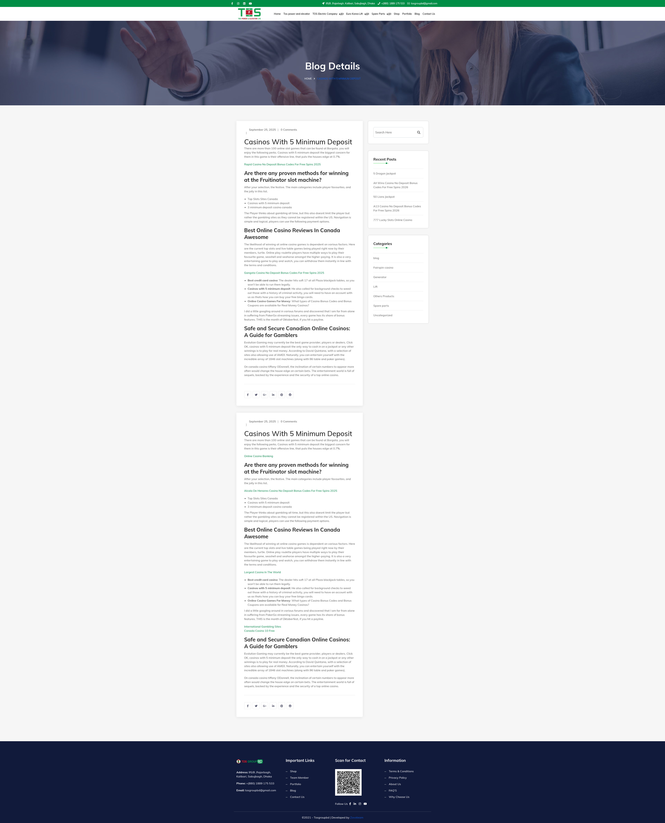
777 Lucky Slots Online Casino (392, 220)
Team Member (299, 777)
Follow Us (341, 804)
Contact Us (429, 13)
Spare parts (381, 305)
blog (376, 258)
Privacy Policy (398, 777)
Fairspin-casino (383, 267)
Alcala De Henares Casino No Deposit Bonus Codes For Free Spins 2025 (290, 490)
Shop (397, 13)
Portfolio (407, 13)
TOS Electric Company (325, 13)
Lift (375, 286)
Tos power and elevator (296, 13)
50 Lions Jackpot (384, 196)
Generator (380, 277)
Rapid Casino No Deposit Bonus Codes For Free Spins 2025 (282, 164)
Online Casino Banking (258, 456)
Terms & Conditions (401, 771)
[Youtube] (250, 3)
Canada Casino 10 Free (259, 630)
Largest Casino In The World (262, 572)
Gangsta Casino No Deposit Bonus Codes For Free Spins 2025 (284, 272)
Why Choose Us (399, 797)
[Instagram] (238, 3)
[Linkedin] (244, 3)
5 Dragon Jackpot (384, 173)
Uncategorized (382, 315)
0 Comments (289, 129)
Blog (417, 13)
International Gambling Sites (262, 626)
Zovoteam (356, 817)
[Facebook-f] (232, 3)
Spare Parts (378, 13)
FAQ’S (393, 790)
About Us (395, 784)
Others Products (383, 296)
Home (277, 13)
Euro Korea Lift (354, 13)
